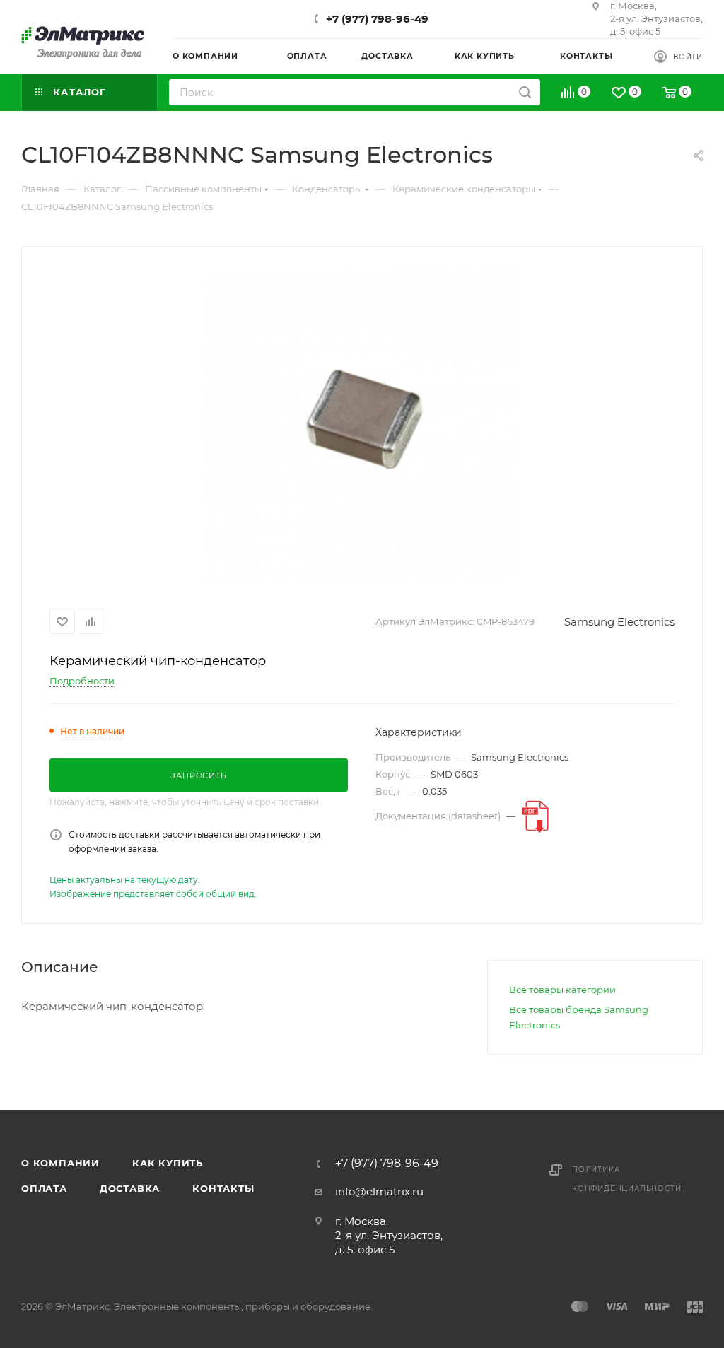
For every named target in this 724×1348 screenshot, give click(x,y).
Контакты (223, 1188)
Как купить (167, 1162)
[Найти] (525, 92)
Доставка (130, 1188)
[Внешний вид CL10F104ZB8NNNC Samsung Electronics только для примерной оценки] (362, 425)
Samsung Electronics (619, 621)
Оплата (44, 1188)
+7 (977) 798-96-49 (377, 18)
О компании (60, 1162)
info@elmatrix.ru (379, 1191)
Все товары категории (562, 989)
